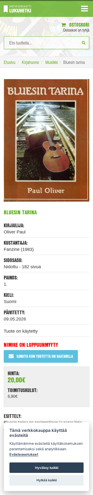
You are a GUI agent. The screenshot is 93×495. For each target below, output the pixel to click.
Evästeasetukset (23, 454)
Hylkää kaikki (46, 480)
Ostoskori (78, 24)
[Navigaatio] (84, 9)
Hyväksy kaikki (46, 468)
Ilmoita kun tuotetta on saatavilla (45, 356)
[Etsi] (84, 42)
